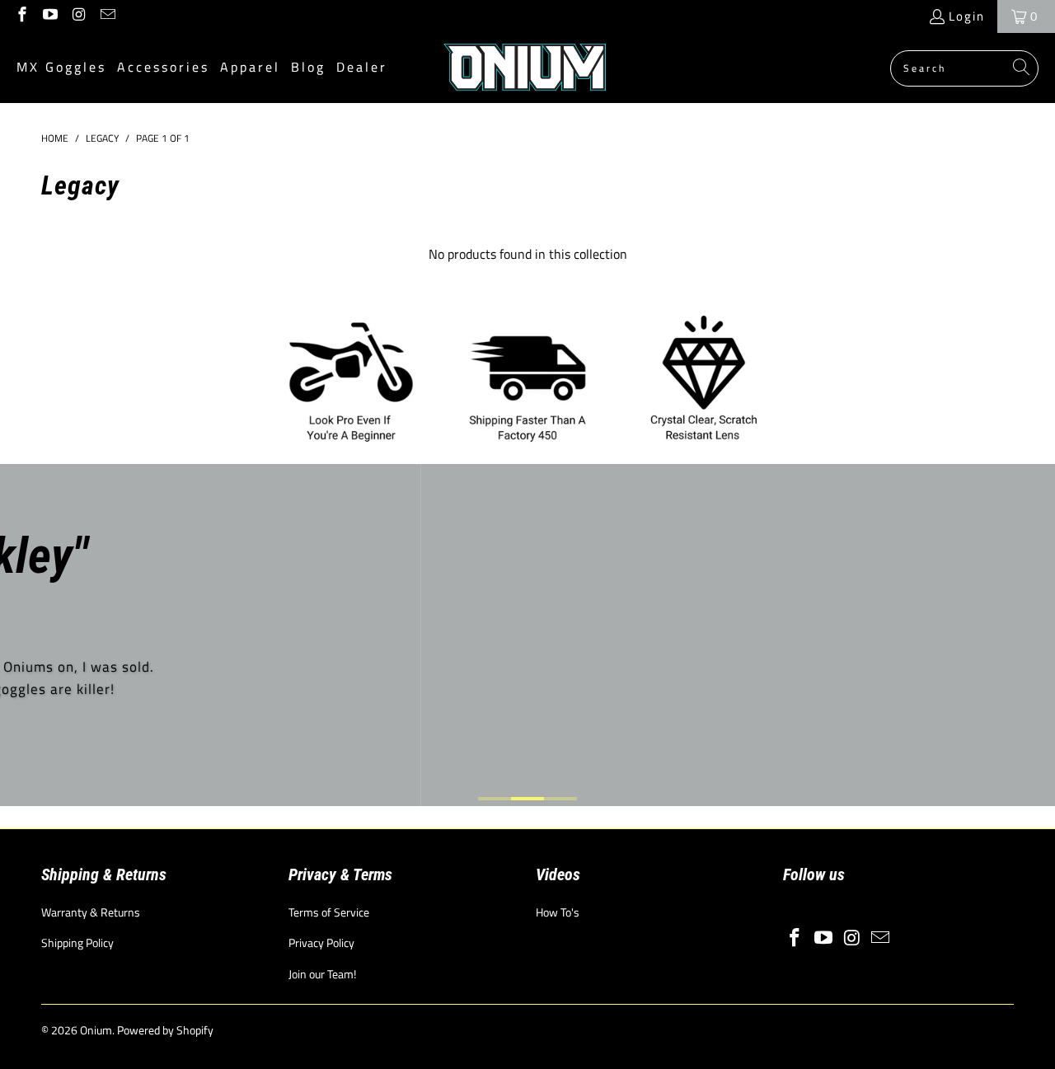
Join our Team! (322, 973)
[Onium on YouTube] (50, 16)
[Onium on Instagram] (78, 16)
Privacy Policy (321, 942)
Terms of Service (328, 912)
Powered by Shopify (165, 1030)
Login (967, 16)
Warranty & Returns (90, 912)
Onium (96, 1030)
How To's (557, 912)
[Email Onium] (106, 16)
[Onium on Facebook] (21, 16)
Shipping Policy (77, 942)
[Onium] (525, 68)
